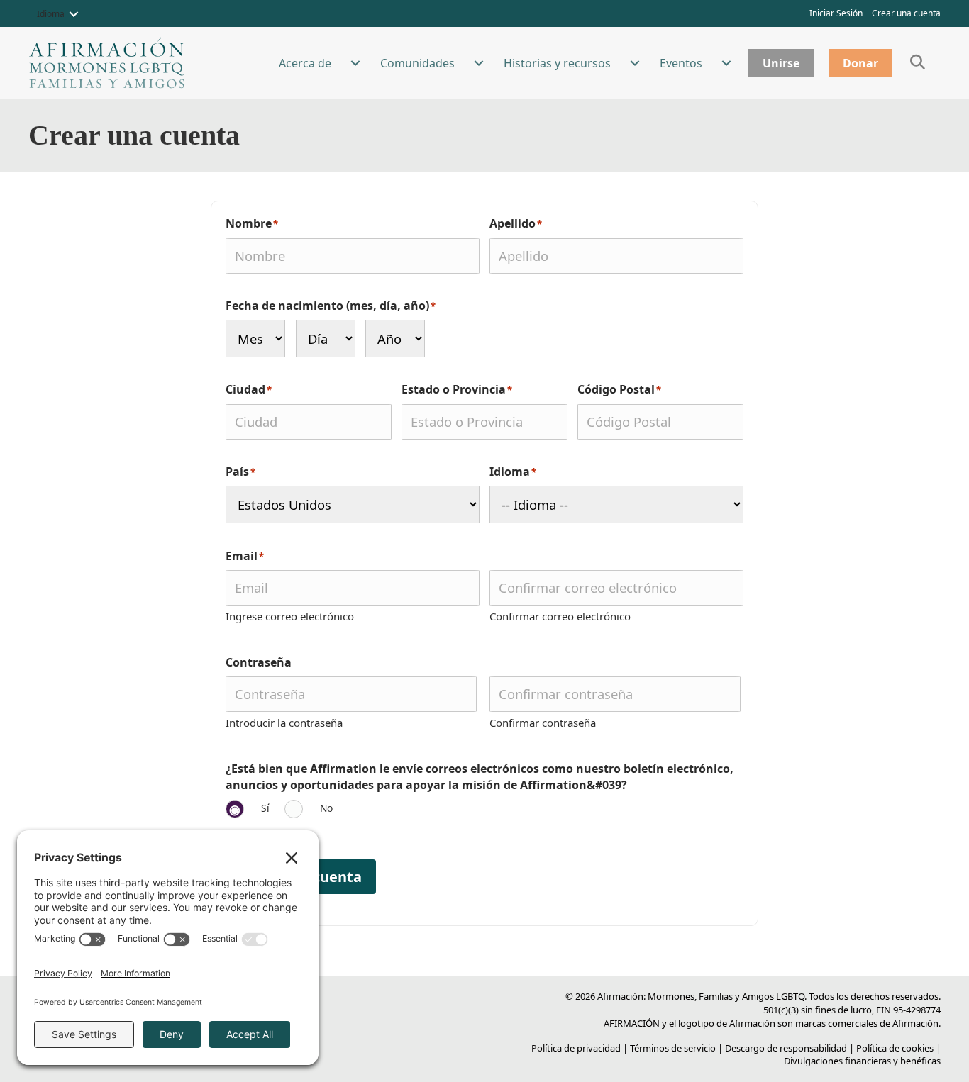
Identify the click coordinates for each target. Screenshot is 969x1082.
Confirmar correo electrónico (560, 616)
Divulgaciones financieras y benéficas (862, 1060)
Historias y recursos (557, 63)
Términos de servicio (673, 1048)
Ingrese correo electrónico (290, 616)
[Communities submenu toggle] (479, 63)
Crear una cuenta (906, 13)
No (326, 808)
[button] (74, 14)
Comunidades (417, 63)
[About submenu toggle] (355, 63)
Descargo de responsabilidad (786, 1048)
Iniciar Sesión (836, 13)
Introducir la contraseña (284, 722)
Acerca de (305, 63)
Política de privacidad (576, 1048)
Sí (265, 808)
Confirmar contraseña (542, 722)
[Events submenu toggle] (726, 63)
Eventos (681, 63)
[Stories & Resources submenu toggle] (635, 63)
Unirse (781, 63)
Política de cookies (895, 1048)
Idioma (51, 14)
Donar (860, 63)
